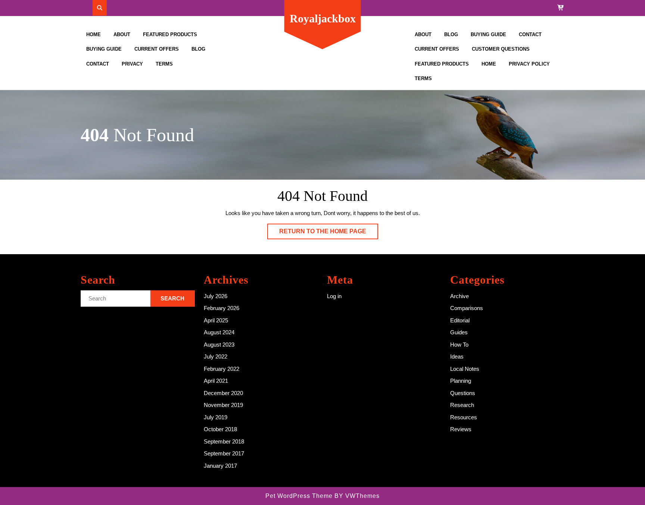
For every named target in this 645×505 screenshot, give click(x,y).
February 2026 (221, 308)
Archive (459, 296)
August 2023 (219, 344)
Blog (198, 49)
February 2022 (221, 369)
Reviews (460, 429)
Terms (164, 64)
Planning (460, 381)
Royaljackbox (323, 18)
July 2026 (215, 296)
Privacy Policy (529, 64)
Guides (459, 332)
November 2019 (223, 405)
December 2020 (223, 393)
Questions (462, 393)
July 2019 (215, 417)
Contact (97, 64)
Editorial (460, 320)
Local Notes (464, 369)
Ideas (457, 356)
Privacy (132, 64)
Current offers (156, 49)
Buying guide (104, 49)
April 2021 (216, 381)
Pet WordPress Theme (299, 496)
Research (462, 405)
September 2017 (224, 453)
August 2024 (219, 332)
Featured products (170, 34)
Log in (334, 296)
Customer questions (501, 49)
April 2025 (216, 320)
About (121, 34)
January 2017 (220, 466)
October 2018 (220, 429)
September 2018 (224, 441)
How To (459, 344)
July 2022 (215, 356)
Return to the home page (328, 233)
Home (93, 34)
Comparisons (466, 308)
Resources (463, 417)
